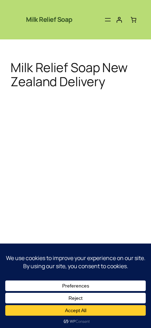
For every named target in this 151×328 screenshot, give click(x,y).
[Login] (119, 20)
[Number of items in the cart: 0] (133, 20)
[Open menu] (108, 19)
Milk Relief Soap (49, 19)
